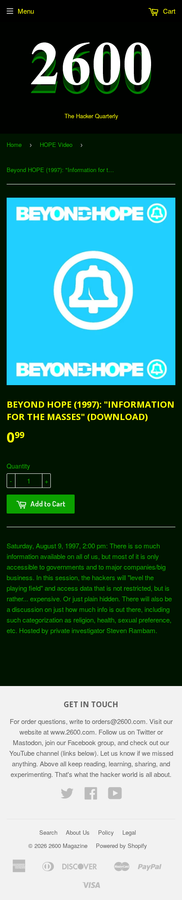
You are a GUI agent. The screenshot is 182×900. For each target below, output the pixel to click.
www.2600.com (72, 731)
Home (14, 144)
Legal (129, 832)
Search (48, 832)
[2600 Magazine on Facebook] (91, 795)
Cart (168, 10)
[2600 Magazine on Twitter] (67, 795)
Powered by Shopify (121, 845)
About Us (78, 832)
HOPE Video (56, 144)
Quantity (18, 465)
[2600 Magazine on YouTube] (115, 795)
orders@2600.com (119, 721)
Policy (106, 832)
